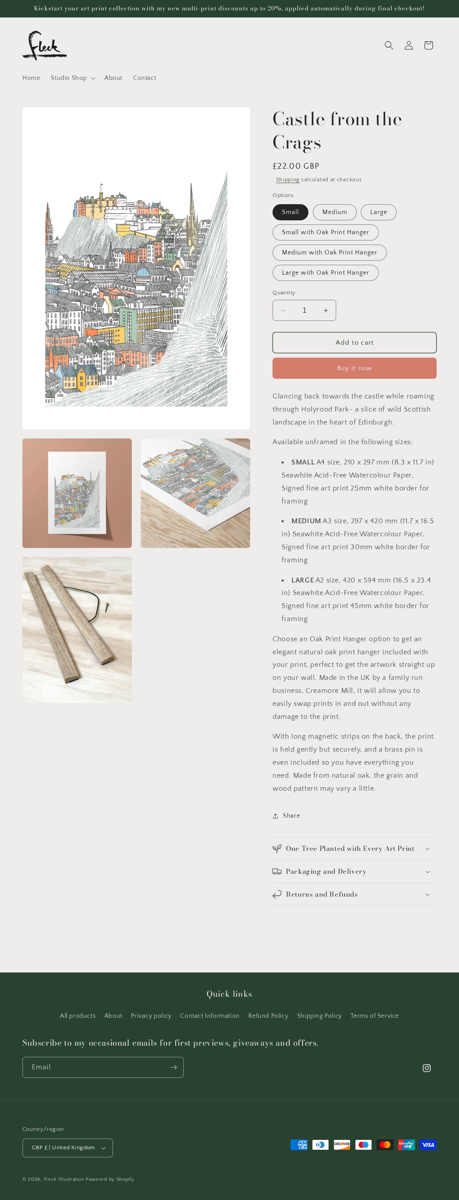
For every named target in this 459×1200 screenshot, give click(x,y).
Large (378, 212)
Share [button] (291, 815)
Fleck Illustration (64, 1179)
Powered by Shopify (110, 1179)
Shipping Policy (319, 1016)
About (113, 1016)
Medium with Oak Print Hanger (329, 252)
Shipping (288, 180)
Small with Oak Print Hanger (325, 232)
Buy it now (354, 368)
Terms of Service (375, 1016)
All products (77, 1016)
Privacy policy (151, 1016)
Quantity (284, 292)
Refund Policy (268, 1016)
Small (290, 212)
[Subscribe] (173, 1067)
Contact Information (209, 1016)
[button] (72, 78)
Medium (334, 212)
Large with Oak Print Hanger (325, 272)
